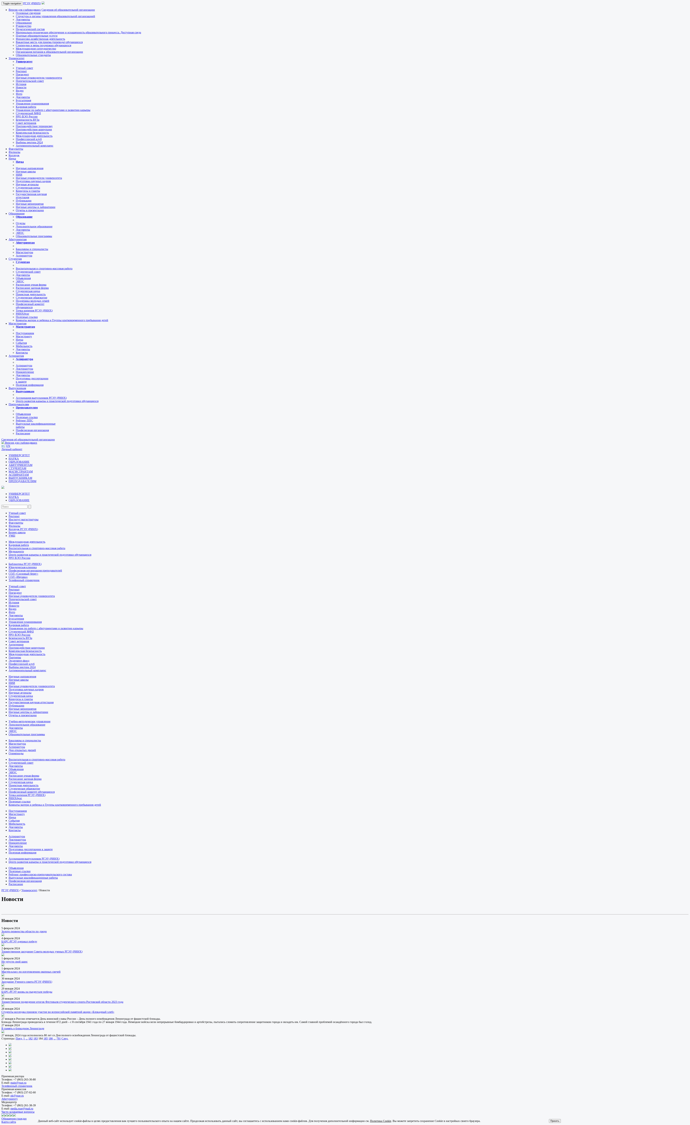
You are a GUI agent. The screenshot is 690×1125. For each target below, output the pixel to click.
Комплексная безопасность (32, 132)
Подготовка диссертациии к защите (31, 849)
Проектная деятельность (31, 294)
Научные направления (29, 168)
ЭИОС (20, 232)
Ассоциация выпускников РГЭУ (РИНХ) (41, 397)
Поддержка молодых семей (32, 300)
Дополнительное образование (34, 226)
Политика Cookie (380, 1120)
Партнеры (15, 657)
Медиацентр (16, 551)
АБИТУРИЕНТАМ (20, 465)
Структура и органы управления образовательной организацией (55, 16)
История (21, 84)
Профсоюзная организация (32, 430)
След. (64, 1038)
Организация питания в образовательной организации (49, 51)
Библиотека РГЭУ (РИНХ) (25, 564)
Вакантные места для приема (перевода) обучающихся (49, 42)
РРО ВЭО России (27, 116)
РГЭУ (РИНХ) (32, 3)
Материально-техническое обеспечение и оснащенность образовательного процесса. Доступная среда (78, 32)
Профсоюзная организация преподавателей (35, 570)
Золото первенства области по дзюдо (24, 931)
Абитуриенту (9, 1098)
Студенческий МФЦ (28, 113)
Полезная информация (29, 384)
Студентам (15, 258)
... (27, 1038)
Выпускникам (17, 388)
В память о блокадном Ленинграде (22, 1028)
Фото (19, 93)
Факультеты (16, 148)
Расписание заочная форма (32, 287)
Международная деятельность (34, 135)
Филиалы (14, 152)
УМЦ (12, 535)
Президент (22, 74)
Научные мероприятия (29, 203)
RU (3, 446)
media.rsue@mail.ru (21, 1108)
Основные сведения (28, 13)
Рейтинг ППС (24, 420)
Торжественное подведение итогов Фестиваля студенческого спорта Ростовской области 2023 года (62, 1001)
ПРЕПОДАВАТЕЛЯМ (22, 481)
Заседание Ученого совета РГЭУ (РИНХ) (26, 981)
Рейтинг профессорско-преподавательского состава (40, 874)
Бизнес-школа (17, 532)
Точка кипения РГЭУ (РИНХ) (34, 310)
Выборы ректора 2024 (29, 142)
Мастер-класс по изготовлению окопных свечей (31, 971)
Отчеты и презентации (30, 210)
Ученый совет (24, 68)
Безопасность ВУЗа (27, 119)
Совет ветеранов (26, 123)
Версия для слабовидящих (25, 9)
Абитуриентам (18, 239)
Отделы (20, 223)
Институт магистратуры (23, 519)
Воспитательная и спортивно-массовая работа (44, 268)
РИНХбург (22, 313)
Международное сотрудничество (36, 48)
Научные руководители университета (39, 77)
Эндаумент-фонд (19, 660)
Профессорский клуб (29, 139)
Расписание (23, 433)
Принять (554, 1121)
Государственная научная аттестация (31, 702)
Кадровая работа (26, 106)
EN (8, 446)
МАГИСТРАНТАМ (21, 471)
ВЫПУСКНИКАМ (20, 477)
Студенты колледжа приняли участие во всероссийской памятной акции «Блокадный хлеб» (57, 1011)
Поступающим (25, 333)
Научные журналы (27, 184)
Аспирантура (24, 255)
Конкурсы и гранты (28, 190)
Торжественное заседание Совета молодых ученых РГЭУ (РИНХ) (41, 951)
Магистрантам (17, 323)
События (21, 342)
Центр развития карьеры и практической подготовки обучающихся (57, 401)
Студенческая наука (28, 187)
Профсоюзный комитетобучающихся (30, 306)
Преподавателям (19, 404)
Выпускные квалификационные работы (33, 877)
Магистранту (24, 336)
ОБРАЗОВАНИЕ (19, 461)
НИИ (19, 174)
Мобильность (24, 346)
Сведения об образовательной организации (68, 9)
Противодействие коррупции (34, 129)
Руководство (23, 25)
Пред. (19, 1038)
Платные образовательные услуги (37, 35)
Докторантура (24, 368)
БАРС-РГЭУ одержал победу (19, 941)
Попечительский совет (30, 80)
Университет (16, 58)
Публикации (23, 200)
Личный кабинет (11, 449)
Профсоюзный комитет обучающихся (32, 791)
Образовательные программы (34, 236)
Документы (23, 19)
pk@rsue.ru (17, 1095)
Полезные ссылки (27, 317)
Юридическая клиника (23, 567)
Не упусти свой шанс (14, 961)
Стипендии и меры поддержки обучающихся (43, 45)
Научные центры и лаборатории (35, 207)
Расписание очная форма (31, 284)
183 (35, 1038)
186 (51, 1038)
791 (58, 1038)
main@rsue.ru (18, 1082)
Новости (21, 87)
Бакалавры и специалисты (32, 249)
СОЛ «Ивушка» (18, 576)
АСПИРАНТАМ (19, 474)
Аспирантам (16, 355)
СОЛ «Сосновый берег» (23, 573)
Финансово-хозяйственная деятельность (40, 38)
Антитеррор (16, 644)
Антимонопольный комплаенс (34, 145)
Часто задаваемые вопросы (17, 1111)
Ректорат (21, 71)
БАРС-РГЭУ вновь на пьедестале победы (26, 991)
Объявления (23, 278)
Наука (12, 158)
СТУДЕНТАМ (17, 468)
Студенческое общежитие (31, 297)
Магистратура (24, 252)
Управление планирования (32, 103)
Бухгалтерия (23, 100)
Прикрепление (25, 372)
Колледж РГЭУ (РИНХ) (23, 529)
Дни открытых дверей (22, 750)
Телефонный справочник (24, 580)
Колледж (14, 155)
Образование (24, 22)
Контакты (22, 352)
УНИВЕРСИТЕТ (19, 455)
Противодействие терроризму (34, 126)
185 (45, 1038)
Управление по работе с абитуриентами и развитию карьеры (53, 110)
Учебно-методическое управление (29, 721)
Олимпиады (16, 753)
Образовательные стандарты (33, 55)
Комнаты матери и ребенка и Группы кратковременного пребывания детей (62, 320)
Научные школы (26, 171)
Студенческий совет (28, 271)
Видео (20, 90)
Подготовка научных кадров (33, 181)
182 (30, 1038)
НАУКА (14, 458)
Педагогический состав (30, 29)
